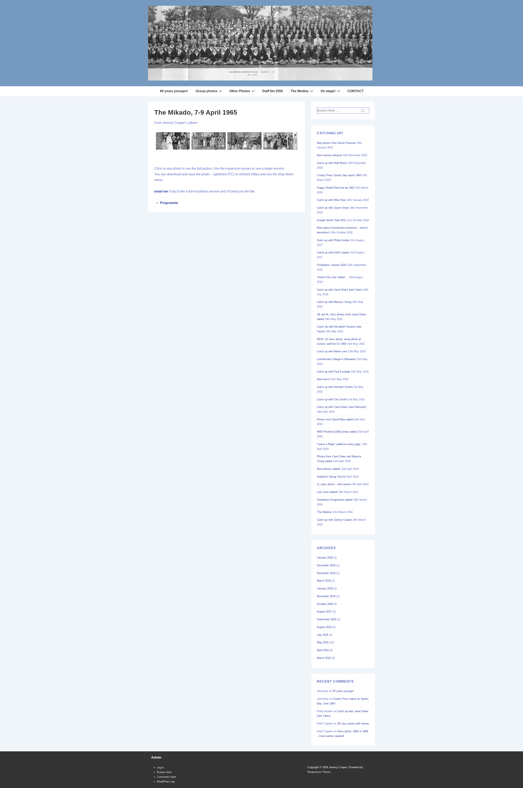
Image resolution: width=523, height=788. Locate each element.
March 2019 (324, 580)
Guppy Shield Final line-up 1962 (335, 187)
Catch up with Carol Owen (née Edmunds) (341, 407)
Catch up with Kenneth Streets (335, 386)
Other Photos (239, 91)
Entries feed (164, 772)
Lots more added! (327, 492)
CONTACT (356, 91)
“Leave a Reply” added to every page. (339, 444)
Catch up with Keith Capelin (333, 252)
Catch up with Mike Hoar (331, 199)
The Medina (299, 91)
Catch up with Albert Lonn (332, 351)
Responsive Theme (318, 771)
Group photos (206, 91)
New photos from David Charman (336, 142)
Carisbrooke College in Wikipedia (336, 359)
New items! (323, 379)
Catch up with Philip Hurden (333, 240)
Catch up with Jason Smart (333, 207)
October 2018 (325, 604)
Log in (160, 767)
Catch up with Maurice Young (334, 301)
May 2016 (323, 642)
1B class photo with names (353, 723)
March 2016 (324, 657)
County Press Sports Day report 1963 (339, 175)
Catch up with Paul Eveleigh (333, 371)
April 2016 (323, 650)
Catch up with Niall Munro (332, 163)
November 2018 (326, 596)
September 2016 (326, 619)
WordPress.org (165, 781)
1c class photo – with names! (334, 484)
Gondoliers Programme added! (335, 499)
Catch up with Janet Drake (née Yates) (339, 289)
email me (161, 191)
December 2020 (326, 565)
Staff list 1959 (272, 91)
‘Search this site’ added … (332, 277)
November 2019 (326, 573)
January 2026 (325, 557)
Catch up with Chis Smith (332, 399)
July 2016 (322, 634)
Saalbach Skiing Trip (329, 476)
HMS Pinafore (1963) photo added (337, 431)
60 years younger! (174, 91)
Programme (169, 203)
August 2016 (324, 627)
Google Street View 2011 (331, 220)
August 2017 (324, 611)
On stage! (328, 91)
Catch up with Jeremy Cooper (334, 519)
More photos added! (328, 468)
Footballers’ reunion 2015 (331, 264)
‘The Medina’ (324, 512)
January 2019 (325, 588)
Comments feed (166, 776)
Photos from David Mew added (335, 419)
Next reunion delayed (329, 155)
